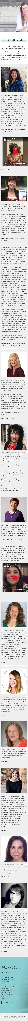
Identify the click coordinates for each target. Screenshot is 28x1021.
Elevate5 (17, 1016)
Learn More (8, 1002)
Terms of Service (19, 1017)
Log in (23, 1016)
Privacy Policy (8, 1017)
